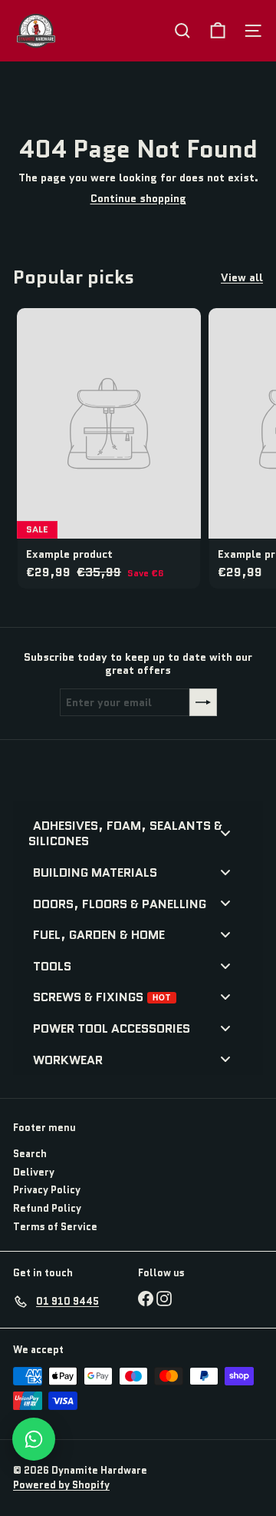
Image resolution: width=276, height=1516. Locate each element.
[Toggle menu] (225, 832)
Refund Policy (47, 1208)
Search (30, 1153)
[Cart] (217, 30)
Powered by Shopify (61, 1485)
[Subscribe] (203, 702)
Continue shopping (138, 198)
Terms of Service (55, 1226)
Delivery (33, 1172)
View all (242, 277)
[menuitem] (132, 832)
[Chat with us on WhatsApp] (33, 1439)
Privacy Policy (46, 1190)
